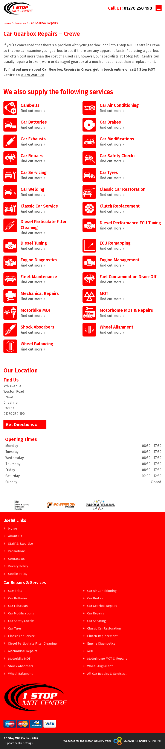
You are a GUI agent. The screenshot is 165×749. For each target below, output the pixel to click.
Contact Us (16, 558)
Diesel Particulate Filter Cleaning (32, 643)
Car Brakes (95, 598)
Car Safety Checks (21, 621)
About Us (15, 536)
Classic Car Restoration (104, 628)
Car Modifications (21, 613)
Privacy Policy (18, 566)
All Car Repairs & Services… (107, 673)
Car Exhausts (18, 606)
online (119, 69)
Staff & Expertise (20, 543)
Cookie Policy (17, 573)
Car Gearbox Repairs (102, 606)
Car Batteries (17, 598)
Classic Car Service (21, 636)
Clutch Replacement (102, 636)
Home (12, 528)
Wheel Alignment (100, 666)
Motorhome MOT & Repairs (107, 658)
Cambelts (15, 590)
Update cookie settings (19, 743)
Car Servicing (96, 621)
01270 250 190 (130, 8)
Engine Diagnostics (101, 643)
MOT (90, 651)
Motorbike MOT (19, 658)
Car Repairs (95, 613)
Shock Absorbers (20, 666)
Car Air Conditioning (102, 590)
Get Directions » (22, 424)
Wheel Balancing (20, 673)
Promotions (17, 551)
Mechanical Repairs (22, 651)
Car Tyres (14, 628)
